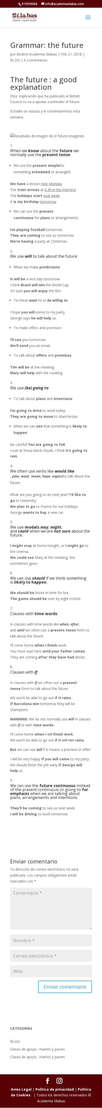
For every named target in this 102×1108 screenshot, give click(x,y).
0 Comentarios (36, 60)
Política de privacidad (54, 1089)
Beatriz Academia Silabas (37, 54)
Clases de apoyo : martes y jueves (37, 1049)
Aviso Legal (21, 1089)
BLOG (15, 60)
